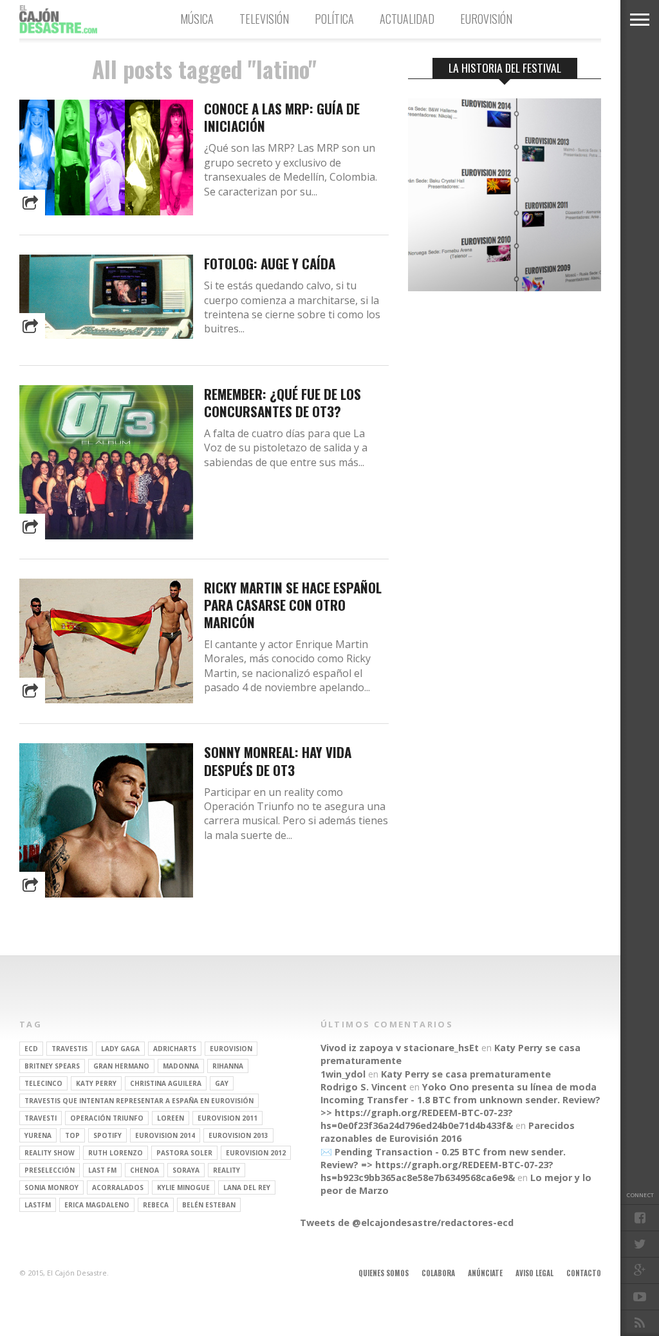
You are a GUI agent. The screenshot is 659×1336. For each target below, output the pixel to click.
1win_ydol (343, 1074)
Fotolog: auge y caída (269, 263)
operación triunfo (107, 1118)
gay (221, 1083)
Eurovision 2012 (256, 1152)
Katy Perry (96, 1083)
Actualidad (407, 18)
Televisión (264, 18)
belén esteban (209, 1204)
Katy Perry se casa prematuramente (466, 1074)
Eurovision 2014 (165, 1135)
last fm (102, 1170)
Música (197, 18)
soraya (186, 1170)
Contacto (583, 1273)
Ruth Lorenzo (115, 1152)
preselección (49, 1170)
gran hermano (121, 1065)
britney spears (52, 1065)
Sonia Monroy (51, 1187)
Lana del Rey (246, 1187)
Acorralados (118, 1187)
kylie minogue (183, 1187)
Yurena (37, 1135)
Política (334, 18)
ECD (31, 1048)
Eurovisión (486, 18)
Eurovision (231, 1048)
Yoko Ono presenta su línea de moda (509, 1087)
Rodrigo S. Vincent (363, 1087)
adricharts (174, 1048)
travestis (69, 1048)
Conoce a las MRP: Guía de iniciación (282, 117)
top (72, 1135)
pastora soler (184, 1152)
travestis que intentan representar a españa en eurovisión (139, 1100)
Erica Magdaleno (96, 1204)
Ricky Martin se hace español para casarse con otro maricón (293, 605)
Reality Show (49, 1152)
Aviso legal (534, 1273)
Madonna (181, 1065)
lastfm (37, 1204)
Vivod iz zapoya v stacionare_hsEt (399, 1048)
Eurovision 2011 (227, 1118)
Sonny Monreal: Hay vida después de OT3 (277, 760)
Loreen (170, 1118)
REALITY (226, 1170)
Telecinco (43, 1083)
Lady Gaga (120, 1048)
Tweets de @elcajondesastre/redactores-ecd (407, 1222)
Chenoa (144, 1170)
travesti (40, 1118)
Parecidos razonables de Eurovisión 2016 (447, 1131)
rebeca (156, 1204)
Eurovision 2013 (238, 1135)
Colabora (438, 1273)
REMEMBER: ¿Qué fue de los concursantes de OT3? (282, 402)
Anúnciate (485, 1273)
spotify (107, 1135)
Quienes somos (383, 1273)
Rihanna (227, 1065)
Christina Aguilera (165, 1083)
